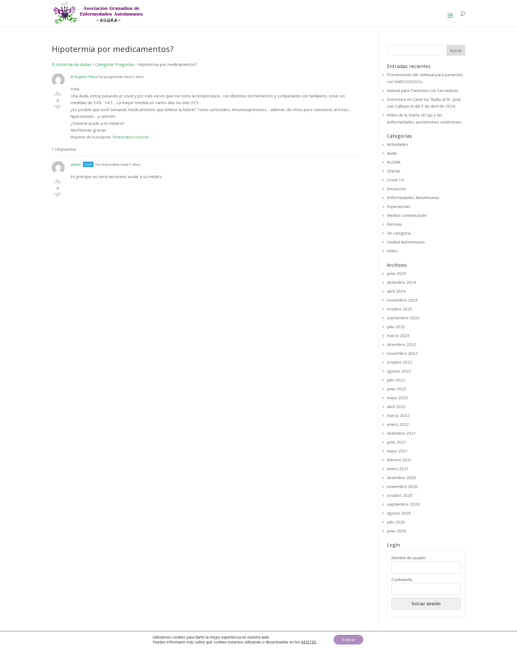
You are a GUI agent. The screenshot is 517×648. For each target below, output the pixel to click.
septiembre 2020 (403, 504)
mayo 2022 (397, 397)
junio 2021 (396, 442)
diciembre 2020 (401, 477)
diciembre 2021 (401, 433)
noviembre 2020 (402, 486)
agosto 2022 (399, 371)
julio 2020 (396, 522)
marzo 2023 (398, 335)
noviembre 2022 (402, 353)
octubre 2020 (399, 495)
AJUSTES (308, 642)
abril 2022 (396, 406)
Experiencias (398, 206)
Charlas (393, 170)
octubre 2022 (399, 362)
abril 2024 (396, 291)
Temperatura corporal (130, 136)
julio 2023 (396, 326)
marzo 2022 (398, 415)
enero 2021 (398, 468)
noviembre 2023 (402, 300)
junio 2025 (396, 273)
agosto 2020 (399, 513)
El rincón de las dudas (72, 64)
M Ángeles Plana (84, 76)
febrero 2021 (399, 459)
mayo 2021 (397, 451)
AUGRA (393, 162)
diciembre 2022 (401, 344)
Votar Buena (57, 91)
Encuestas (396, 188)
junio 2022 (396, 388)
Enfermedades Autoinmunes (413, 197)
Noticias (394, 224)
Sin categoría (399, 233)
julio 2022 (396, 380)
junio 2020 (396, 530)
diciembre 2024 (401, 282)
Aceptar (348, 639)
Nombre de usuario (408, 557)
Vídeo (392, 250)
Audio (392, 153)
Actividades (397, 144)
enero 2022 (398, 424)
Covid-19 (395, 179)
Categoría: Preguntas (114, 64)
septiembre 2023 (403, 317)
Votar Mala (57, 109)
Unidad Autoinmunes (406, 242)
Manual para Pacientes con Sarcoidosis (422, 90)
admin (76, 164)
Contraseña (402, 579)
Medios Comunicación (407, 215)
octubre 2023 (399, 308)
